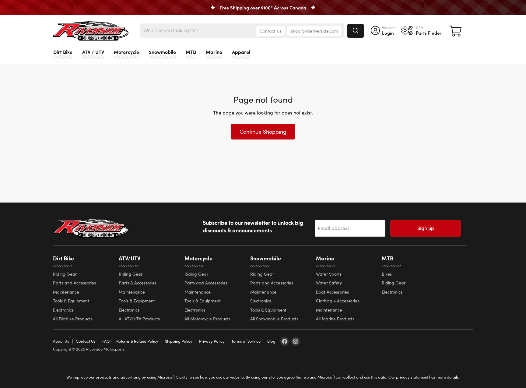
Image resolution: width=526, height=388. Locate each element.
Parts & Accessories (137, 283)
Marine (214, 51)
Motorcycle (126, 51)
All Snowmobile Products (274, 319)
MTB (191, 51)
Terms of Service (246, 341)
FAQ (106, 341)
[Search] (355, 31)
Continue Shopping (263, 131)
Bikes (387, 274)
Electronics (63, 310)
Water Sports (329, 274)
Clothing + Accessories (337, 301)
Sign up (425, 228)
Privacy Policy (212, 341)
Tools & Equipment (71, 301)
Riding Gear (65, 274)
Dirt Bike (62, 51)
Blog (271, 341)
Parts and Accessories (74, 283)
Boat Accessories (332, 292)
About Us (61, 341)
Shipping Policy (178, 341)
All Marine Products (335, 319)
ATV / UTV (93, 51)
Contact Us (270, 31)
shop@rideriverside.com (314, 31)
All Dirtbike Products (73, 319)
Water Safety (329, 283)
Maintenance (66, 292)
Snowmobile (162, 51)
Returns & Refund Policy (137, 341)
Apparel (241, 51)
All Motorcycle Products (207, 319)
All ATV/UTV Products (139, 319)
